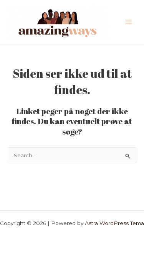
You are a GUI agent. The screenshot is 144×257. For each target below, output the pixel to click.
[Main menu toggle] (129, 22)
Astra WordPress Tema (114, 223)
